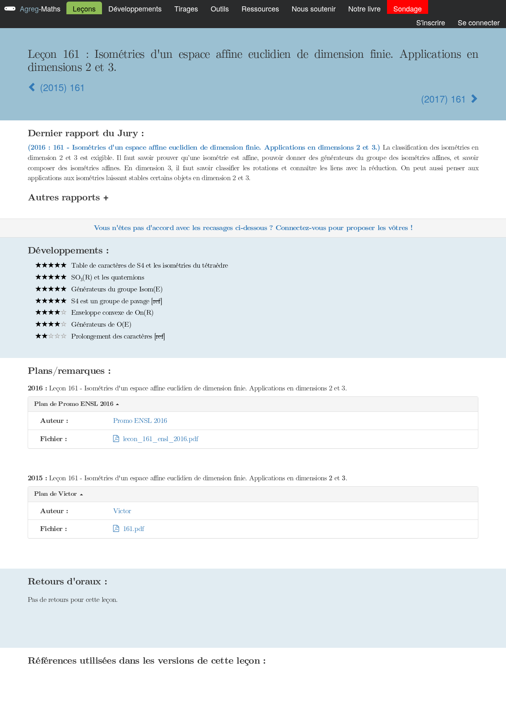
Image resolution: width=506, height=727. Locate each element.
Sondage (407, 8)
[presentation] (330, 478)
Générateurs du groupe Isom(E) (115, 289)
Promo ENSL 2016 (140, 420)
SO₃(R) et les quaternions (106, 277)
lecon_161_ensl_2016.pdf (158, 438)
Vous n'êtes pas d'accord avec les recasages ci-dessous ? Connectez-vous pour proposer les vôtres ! (253, 227)
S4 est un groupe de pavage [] (115, 301)
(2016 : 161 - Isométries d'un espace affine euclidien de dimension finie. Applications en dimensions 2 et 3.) (204, 147)
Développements (135, 8)
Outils (220, 8)
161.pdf (131, 528)
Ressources (260, 8)
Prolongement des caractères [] (117, 336)
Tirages (186, 8)
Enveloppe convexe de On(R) (111, 312)
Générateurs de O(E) (100, 324)
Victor (122, 510)
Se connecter (479, 22)
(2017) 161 (445, 98)
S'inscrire (430, 22)
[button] (253, 404)
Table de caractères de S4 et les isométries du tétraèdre (148, 265)
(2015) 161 (61, 87)
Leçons (84, 8)
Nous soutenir (314, 8)
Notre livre (364, 8)
